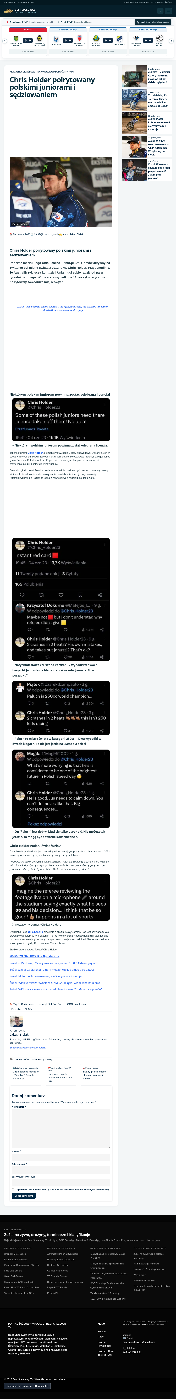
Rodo (101, 1336)
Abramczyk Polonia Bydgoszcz (63, 1254)
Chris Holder (35, 452)
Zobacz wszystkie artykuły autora (28, 1047)
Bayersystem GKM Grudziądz (19, 1282)
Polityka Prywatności (104, 1344)
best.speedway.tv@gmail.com (139, 1342)
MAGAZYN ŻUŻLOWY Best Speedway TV (34, 956)
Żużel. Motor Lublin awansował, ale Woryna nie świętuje (45, 976)
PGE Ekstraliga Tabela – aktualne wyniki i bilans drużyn (107, 1285)
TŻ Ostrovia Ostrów (57, 1276)
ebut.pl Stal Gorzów (50, 1004)
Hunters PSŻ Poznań (57, 1265)
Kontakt (102, 1331)
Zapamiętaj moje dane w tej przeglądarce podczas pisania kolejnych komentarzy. (62, 1189)
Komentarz (19, 1106)
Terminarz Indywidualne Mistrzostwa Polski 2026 (108, 1275)
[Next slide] (4, 41)
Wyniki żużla (140, 1275)
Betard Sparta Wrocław (15, 1259)
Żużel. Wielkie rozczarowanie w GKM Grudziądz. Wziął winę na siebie (55, 983)
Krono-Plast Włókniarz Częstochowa (22, 1287)
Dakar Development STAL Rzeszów (65, 1282)
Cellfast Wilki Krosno (57, 1270)
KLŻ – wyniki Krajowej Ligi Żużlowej (108, 1299)
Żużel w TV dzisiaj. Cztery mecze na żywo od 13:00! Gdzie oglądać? (54, 963)
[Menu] (168, 11)
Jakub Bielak (76, 234)
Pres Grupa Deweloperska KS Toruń (22, 1265)
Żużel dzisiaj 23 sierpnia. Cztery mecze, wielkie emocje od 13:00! (52, 969)
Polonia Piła (53, 1293)
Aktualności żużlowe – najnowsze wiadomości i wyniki (42, 72)
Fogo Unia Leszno (13, 1270)
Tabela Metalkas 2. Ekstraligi (104, 1293)
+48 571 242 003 (132, 1352)
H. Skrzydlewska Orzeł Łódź (61, 1259)
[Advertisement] (61, 128)
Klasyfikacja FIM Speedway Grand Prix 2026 (107, 1256)
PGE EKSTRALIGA (21, 1009)
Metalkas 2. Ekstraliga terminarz (150, 1269)
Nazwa (16, 1151)
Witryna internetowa (23, 1176)
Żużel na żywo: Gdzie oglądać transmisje (149, 1256)
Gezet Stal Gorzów (13, 1276)
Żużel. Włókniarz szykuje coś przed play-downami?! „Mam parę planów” (56, 989)
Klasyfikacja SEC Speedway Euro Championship (107, 1265)
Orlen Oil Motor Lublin (15, 1254)
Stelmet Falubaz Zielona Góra (19, 1293)
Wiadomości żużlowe (144, 1280)
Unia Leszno (35, 931)
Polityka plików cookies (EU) (106, 1353)
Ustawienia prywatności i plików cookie (27, 1386)
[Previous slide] (171, 41)
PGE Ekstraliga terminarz (146, 1263)
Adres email (19, 1164)
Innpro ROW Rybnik (57, 1287)
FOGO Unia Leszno (76, 1004)
